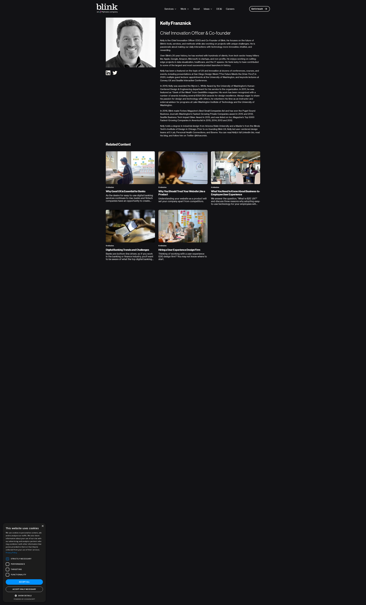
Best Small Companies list (212, 110)
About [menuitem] (196, 8)
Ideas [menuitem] (206, 8)
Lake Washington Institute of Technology (213, 102)
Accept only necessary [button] (24, 589)
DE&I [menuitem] (219, 8)
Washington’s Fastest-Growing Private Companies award (207, 114)
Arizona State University (217, 126)
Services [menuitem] (169, 8)
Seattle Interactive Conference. (191, 80)
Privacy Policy (11, 552)
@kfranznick (200, 135)
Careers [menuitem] (230, 8)
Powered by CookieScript (24, 599)
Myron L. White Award (202, 86)
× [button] (42, 526)
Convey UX (165, 80)
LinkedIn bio (248, 132)
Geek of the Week (182, 92)
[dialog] (24, 562)
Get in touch (257, 9)
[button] (24, 595)
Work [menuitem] (183, 8)
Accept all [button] (24, 582)
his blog (164, 135)
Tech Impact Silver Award (189, 117)
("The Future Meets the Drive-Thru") (236, 74)
